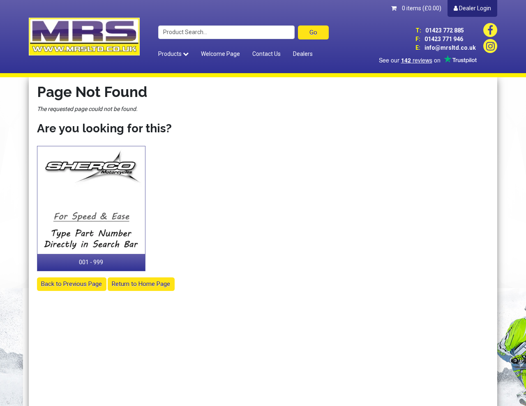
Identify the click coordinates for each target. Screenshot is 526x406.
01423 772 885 (439, 30)
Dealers (303, 54)
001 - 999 (91, 262)
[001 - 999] (91, 200)
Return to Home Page (141, 284)
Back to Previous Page (71, 284)
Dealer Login (474, 8)
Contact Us (266, 54)
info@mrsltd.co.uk (445, 47)
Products (170, 54)
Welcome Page (220, 54)
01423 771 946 (439, 39)
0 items (421, 8)
